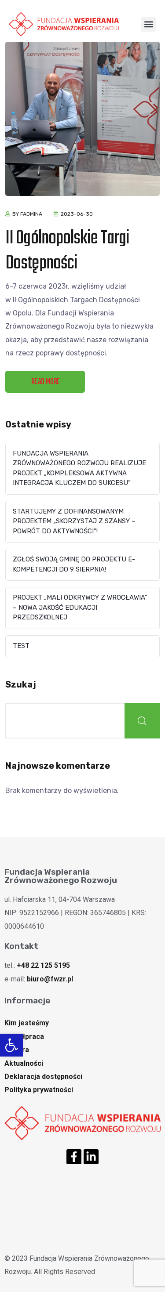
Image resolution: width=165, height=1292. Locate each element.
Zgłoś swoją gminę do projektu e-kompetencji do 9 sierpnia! (74, 564)
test (21, 646)
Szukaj (20, 684)
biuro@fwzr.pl (50, 979)
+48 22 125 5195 (43, 965)
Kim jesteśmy (26, 1023)
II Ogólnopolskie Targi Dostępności (67, 251)
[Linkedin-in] (91, 1156)
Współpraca (24, 1036)
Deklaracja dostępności (43, 1076)
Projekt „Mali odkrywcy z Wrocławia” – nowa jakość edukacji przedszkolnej (80, 607)
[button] (11, 1045)
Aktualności (23, 1063)
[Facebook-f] (73, 1156)
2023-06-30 (77, 214)
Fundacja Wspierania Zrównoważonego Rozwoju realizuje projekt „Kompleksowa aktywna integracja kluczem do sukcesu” (79, 468)
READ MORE (45, 382)
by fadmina (27, 214)
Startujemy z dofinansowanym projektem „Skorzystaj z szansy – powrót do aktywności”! (74, 521)
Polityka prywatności (38, 1090)
